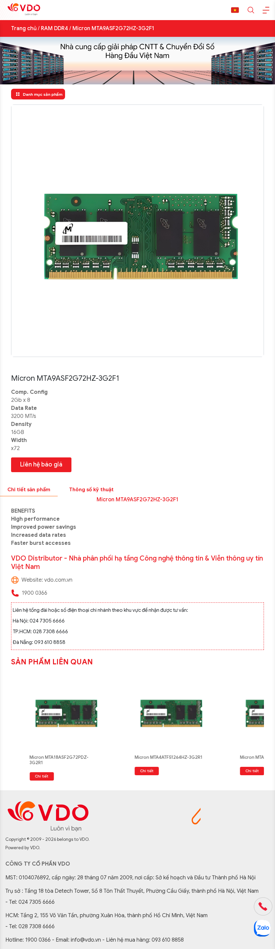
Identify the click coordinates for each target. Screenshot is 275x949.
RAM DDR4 (54, 28)
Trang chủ (24, 28)
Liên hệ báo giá (41, 464)
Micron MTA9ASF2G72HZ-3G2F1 (113, 28)
